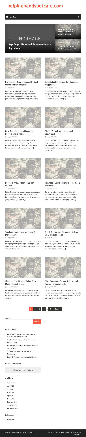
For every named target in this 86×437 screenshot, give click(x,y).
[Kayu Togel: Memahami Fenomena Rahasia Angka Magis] (30, 38)
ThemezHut (76, 434)
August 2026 (11, 383)
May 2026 (10, 392)
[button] (50, 39)
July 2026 (10, 386)
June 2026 (10, 389)
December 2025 (12, 408)
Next (57, 309)
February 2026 (12, 402)
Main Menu (12, 17)
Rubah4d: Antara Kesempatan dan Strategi (22, 357)
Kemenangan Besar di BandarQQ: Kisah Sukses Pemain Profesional (66, 31)
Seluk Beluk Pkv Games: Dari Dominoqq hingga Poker (68, 47)
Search (7, 318)
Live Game (11, 420)
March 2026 (11, 399)
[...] (38, 99)
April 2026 (10, 396)
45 (50, 309)
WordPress (64, 432)
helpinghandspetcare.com (35, 6)
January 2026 (12, 405)
